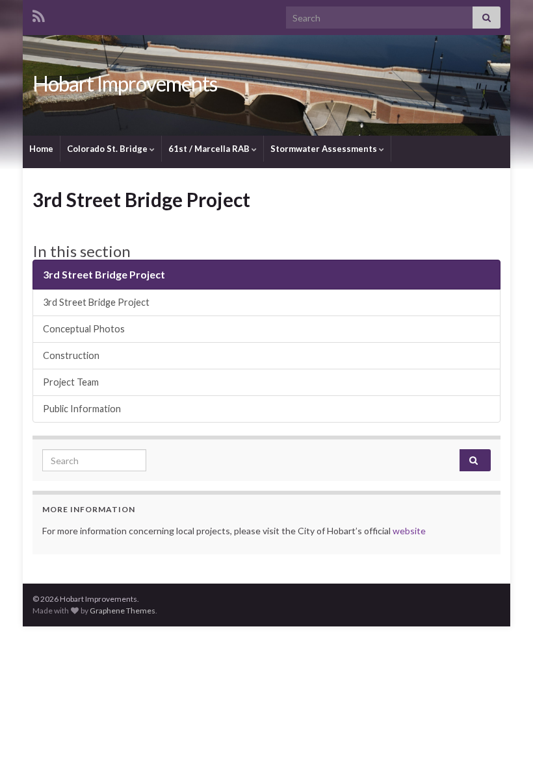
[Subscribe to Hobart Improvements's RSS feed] (38, 14)
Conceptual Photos (84, 328)
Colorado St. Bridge (108, 148)
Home (41, 148)
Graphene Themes (122, 610)
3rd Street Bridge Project (104, 274)
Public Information (82, 408)
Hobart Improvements (124, 83)
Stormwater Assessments (324, 148)
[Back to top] (504, 737)
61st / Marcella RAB (210, 148)
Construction (71, 355)
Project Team (71, 382)
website (409, 530)
